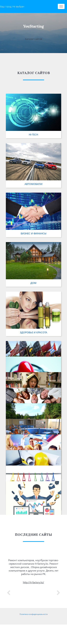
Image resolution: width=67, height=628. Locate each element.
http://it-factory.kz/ (33, 582)
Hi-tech (33, 134)
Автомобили (33, 184)
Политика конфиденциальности (34, 614)
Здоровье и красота (33, 332)
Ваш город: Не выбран (12, 6)
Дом (33, 283)
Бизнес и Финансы (33, 233)
